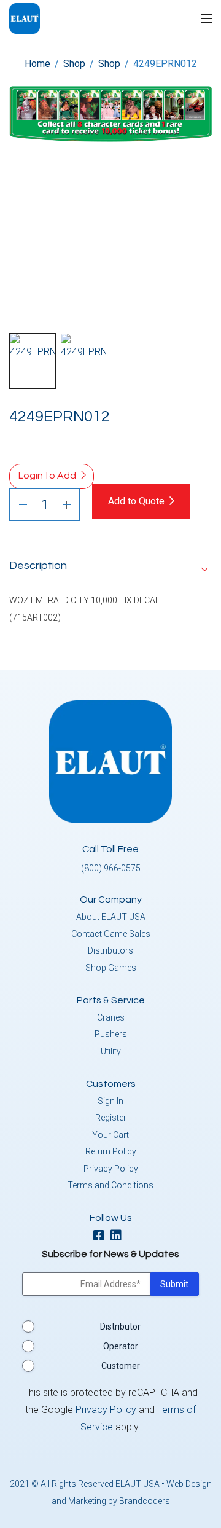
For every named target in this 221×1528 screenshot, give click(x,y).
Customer (120, 1366)
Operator (120, 1346)
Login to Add (47, 475)
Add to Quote (136, 501)
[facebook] (101, 1236)
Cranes (111, 1017)
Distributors (110, 950)
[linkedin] (119, 1236)
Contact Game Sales (110, 934)
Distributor (120, 1326)
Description (38, 565)
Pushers (111, 1034)
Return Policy (110, 1151)
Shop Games (110, 968)
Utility (111, 1051)
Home (37, 63)
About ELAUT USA (110, 917)
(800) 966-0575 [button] (111, 868)
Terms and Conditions (110, 1185)
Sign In (110, 1101)
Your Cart (110, 1135)
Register (110, 1117)
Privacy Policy (110, 1168)
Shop (74, 63)
